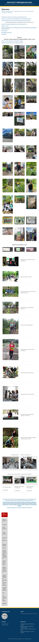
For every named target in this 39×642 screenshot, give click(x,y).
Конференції (4, 604)
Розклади (4, 524)
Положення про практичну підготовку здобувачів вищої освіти (14, 16)
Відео (4, 592)
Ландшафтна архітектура (6, 32)
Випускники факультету (5, 539)
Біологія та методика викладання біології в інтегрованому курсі (14, 24)
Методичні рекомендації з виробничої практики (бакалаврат (19, 507)
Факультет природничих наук (19, 2)
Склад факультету (4, 528)
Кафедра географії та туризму (4, 546)
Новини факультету (4, 520)
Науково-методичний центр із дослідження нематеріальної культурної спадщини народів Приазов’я (5, 583)
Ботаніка (3, 25)
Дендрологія (4, 34)
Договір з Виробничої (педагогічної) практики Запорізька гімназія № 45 (16, 20)
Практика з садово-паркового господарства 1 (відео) (12, 40)
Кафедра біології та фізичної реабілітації (4, 570)
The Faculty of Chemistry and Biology (4, 598)
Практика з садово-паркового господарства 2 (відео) (12, 42)
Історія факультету (4, 534)
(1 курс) (7, 25)
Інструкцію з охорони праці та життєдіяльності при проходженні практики (16, 18)
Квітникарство (4, 30)
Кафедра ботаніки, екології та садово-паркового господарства (5, 554)
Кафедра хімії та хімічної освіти (4, 562)
